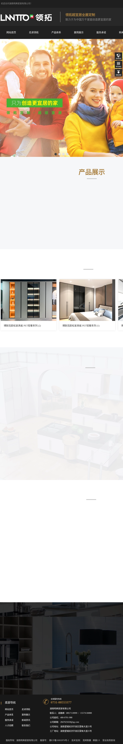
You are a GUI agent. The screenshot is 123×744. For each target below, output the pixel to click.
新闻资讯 (26, 720)
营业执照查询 (108, 740)
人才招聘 (9, 725)
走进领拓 (26, 709)
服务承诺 (9, 720)
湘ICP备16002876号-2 (59, 740)
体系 (11, 715)
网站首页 (9, 709)
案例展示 (26, 715)
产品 (7, 715)
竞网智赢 (87, 740)
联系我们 (26, 725)
